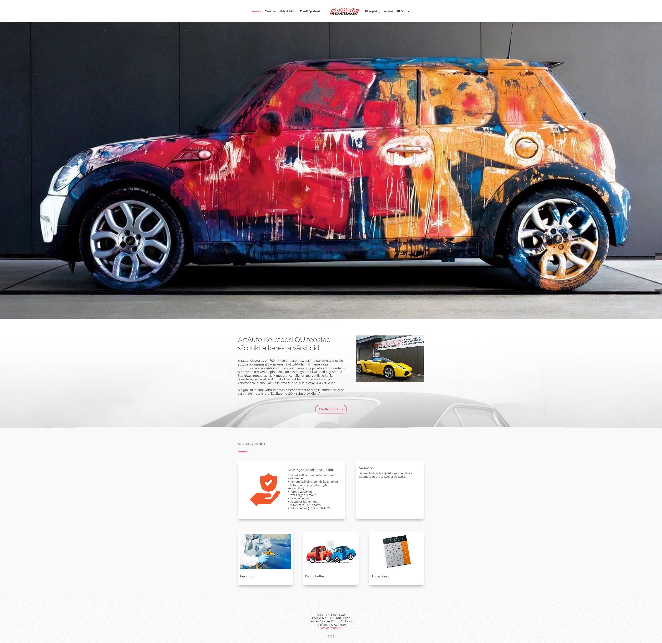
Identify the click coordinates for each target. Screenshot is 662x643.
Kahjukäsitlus (288, 11)
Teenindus (247, 576)
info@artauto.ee (331, 628)
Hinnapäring (372, 11)
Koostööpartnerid (310, 11)
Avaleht (256, 11)
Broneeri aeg (331, 409)
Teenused (271, 11)
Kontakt (388, 11)
